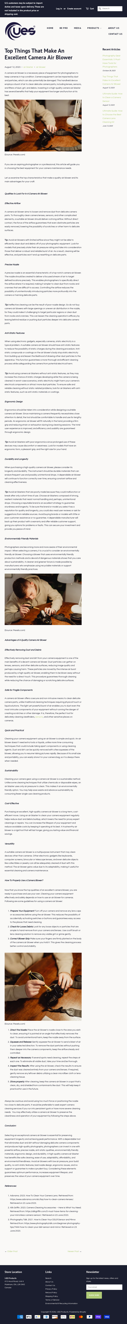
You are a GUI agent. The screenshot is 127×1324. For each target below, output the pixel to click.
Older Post (12, 1251)
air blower (41, 67)
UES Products (62, 1312)
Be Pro (64, 28)
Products (93, 28)
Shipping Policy (51, 1296)
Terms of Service (52, 1300)
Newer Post (73, 1251)
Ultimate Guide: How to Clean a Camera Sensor (112, 97)
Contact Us (115, 34)
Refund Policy (51, 1292)
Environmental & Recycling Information (61, 1303)
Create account (74, 8)
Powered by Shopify (77, 1312)
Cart (92, 8)
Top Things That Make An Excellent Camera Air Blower (112, 80)
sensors (39, 717)
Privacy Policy (51, 1289)
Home (50, 28)
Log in (59, 8)
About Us (113, 28)
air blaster (28, 67)
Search (48, 1278)
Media (77, 28)
